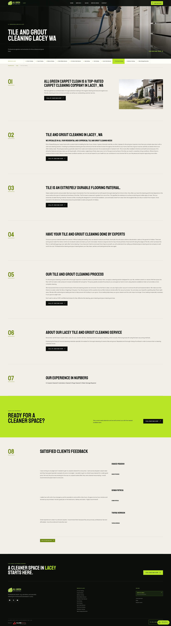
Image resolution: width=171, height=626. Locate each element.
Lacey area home (139, 598)
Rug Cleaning (86, 61)
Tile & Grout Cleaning (118, 61)
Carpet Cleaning (39, 61)
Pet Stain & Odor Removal (75, 61)
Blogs (86, 3)
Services (78, 3)
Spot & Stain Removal (106, 61)
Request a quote (139, 602)
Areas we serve (11, 65)
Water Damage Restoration (143, 61)
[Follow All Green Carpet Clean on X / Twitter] (13, 600)
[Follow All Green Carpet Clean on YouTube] (17, 600)
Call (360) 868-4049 (155, 51)
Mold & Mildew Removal (62, 61)
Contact (104, 3)
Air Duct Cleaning (29, 61)
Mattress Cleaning (50, 61)
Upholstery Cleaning (130, 61)
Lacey (17, 65)
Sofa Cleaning (95, 61)
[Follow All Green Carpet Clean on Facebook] (9, 600)
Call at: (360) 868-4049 (53, 98)
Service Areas (95, 3)
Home (71, 3)
